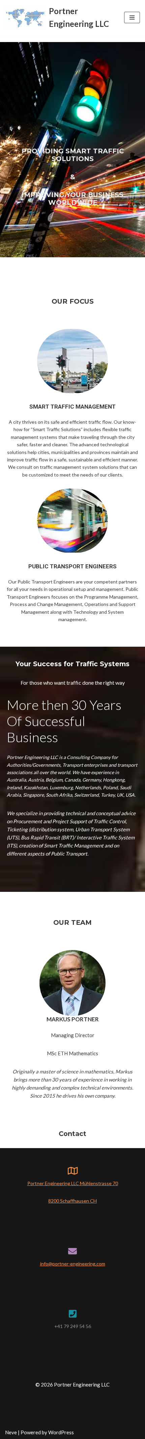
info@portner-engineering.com (72, 1263)
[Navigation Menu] (132, 17)
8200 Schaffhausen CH (72, 1201)
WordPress (61, 1432)
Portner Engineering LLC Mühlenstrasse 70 (72, 1183)
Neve (11, 1432)
